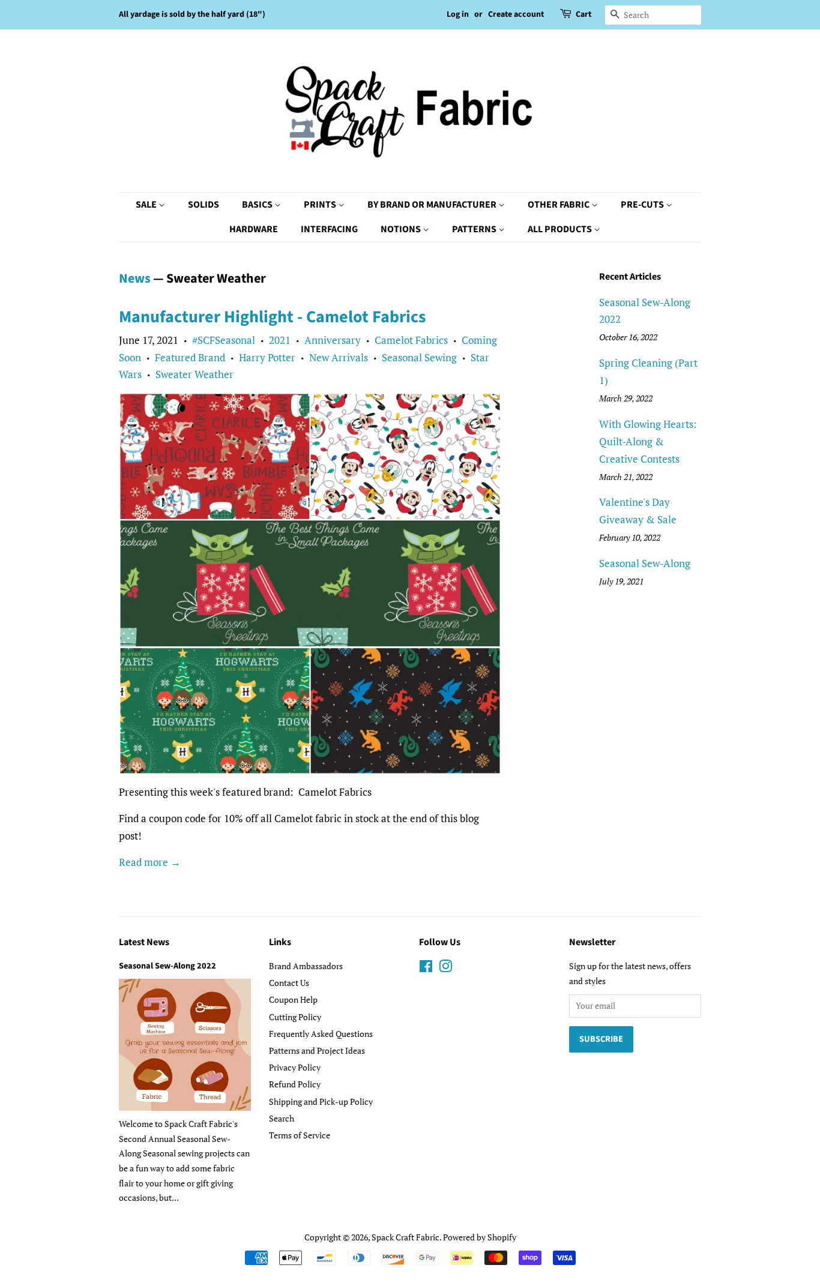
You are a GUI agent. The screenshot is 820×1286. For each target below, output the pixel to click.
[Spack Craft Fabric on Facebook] (426, 968)
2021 (280, 340)
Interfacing (329, 229)
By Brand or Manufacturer (432, 204)
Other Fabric (559, 204)
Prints (321, 204)
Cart (583, 14)
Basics (258, 204)
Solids (203, 204)
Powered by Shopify (479, 1237)
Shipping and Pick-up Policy (321, 1101)
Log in (458, 14)
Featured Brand (190, 357)
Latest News (144, 942)
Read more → (150, 862)
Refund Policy (295, 1084)
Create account (516, 14)
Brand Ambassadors (306, 966)
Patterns (475, 229)
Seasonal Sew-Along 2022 (167, 966)
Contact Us (289, 982)
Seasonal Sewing (419, 357)
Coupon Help (293, 999)
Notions (402, 229)
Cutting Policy (295, 1017)
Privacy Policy (295, 1067)
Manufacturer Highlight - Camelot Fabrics (272, 317)
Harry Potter (267, 357)
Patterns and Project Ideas (317, 1050)
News (135, 278)
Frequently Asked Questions (321, 1033)
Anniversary (332, 340)
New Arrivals (338, 357)
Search (281, 1118)
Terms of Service (299, 1135)
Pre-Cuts (643, 204)
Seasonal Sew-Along (644, 563)
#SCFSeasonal (223, 340)
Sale (147, 204)
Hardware (253, 229)
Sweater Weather (194, 374)
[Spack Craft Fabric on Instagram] (445, 968)
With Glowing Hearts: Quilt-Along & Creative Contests (648, 441)
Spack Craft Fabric (405, 1237)
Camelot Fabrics (411, 340)
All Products (561, 229)
